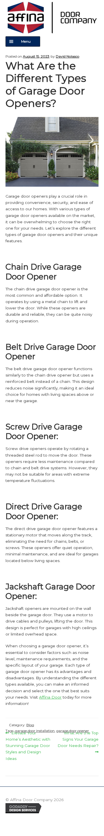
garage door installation (35, 731)
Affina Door (50, 697)
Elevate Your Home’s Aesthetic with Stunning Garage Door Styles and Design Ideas (27, 745)
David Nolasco (67, 56)
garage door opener (72, 731)
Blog (30, 725)
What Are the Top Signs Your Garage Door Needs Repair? (78, 739)
